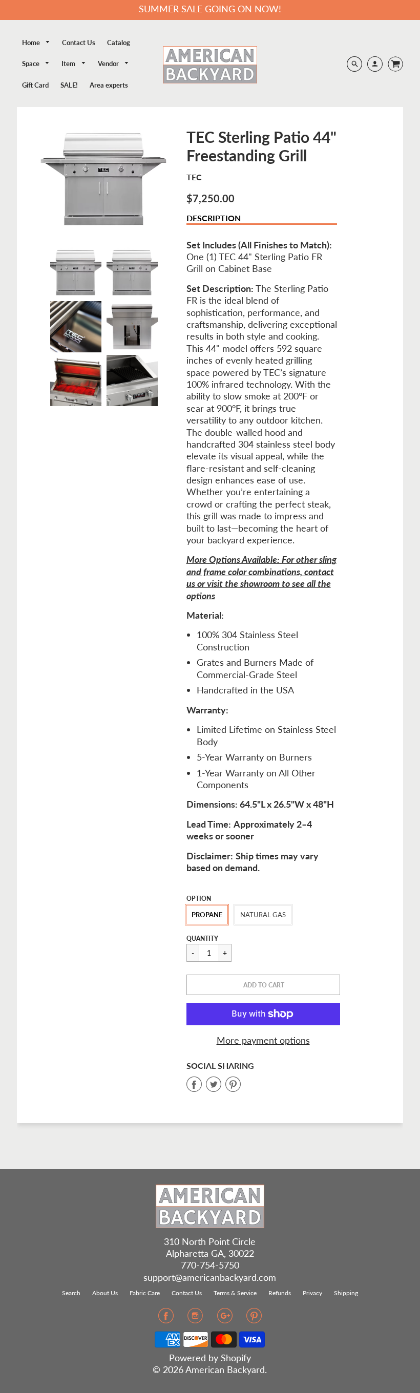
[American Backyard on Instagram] (195, 1318)
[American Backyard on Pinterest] (254, 1318)
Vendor (109, 63)
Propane (207, 915)
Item (69, 63)
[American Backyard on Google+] (225, 1318)
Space (31, 63)
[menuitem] (36, 42)
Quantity (202, 938)
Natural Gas (263, 915)
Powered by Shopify (210, 1357)
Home (31, 42)
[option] (104, 180)
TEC (194, 177)
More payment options (263, 1040)
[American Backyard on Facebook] (166, 1318)
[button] (263, 985)
